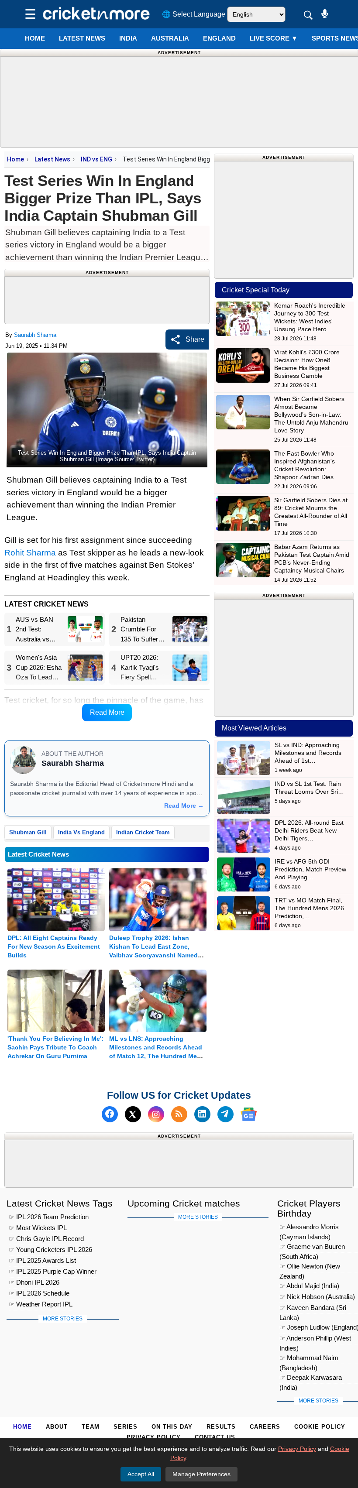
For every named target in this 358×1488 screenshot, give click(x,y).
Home (35, 38)
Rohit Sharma (30, 552)
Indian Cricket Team (143, 832)
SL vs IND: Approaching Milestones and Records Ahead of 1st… (308, 752)
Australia (170, 38)
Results (221, 1426)
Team (91, 1426)
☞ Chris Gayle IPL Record (46, 1238)
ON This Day (172, 1426)
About (57, 1426)
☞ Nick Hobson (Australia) (317, 1296)
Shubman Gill (28, 832)
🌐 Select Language (193, 14)
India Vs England (81, 832)
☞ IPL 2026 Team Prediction (49, 1217)
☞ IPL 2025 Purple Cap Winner (52, 1271)
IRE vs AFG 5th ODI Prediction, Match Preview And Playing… (310, 869)
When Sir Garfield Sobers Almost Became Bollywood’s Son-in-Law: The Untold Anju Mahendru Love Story (311, 414)
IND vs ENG (96, 159)
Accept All (140, 1474)
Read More (107, 712)
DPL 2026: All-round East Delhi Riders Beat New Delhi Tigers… (309, 830)
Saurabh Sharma (35, 335)
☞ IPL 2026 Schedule (39, 1293)
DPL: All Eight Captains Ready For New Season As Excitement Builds (53, 946)
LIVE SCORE (274, 38)
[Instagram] (156, 1114)
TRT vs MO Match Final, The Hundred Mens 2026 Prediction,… (309, 908)
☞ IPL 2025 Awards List (42, 1260)
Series (126, 1426)
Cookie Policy (319, 1426)
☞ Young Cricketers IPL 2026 (50, 1249)
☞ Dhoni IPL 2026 (34, 1282)
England (219, 38)
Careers (265, 1426)
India (128, 38)
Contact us (215, 1437)
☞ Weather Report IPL (40, 1304)
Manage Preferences (201, 1474)
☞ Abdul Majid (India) (309, 1285)
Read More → (184, 805)
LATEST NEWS (82, 38)
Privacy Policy (154, 1437)
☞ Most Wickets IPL (38, 1227)
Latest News (52, 159)
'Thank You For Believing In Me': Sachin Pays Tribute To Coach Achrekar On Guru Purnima (55, 1047)
